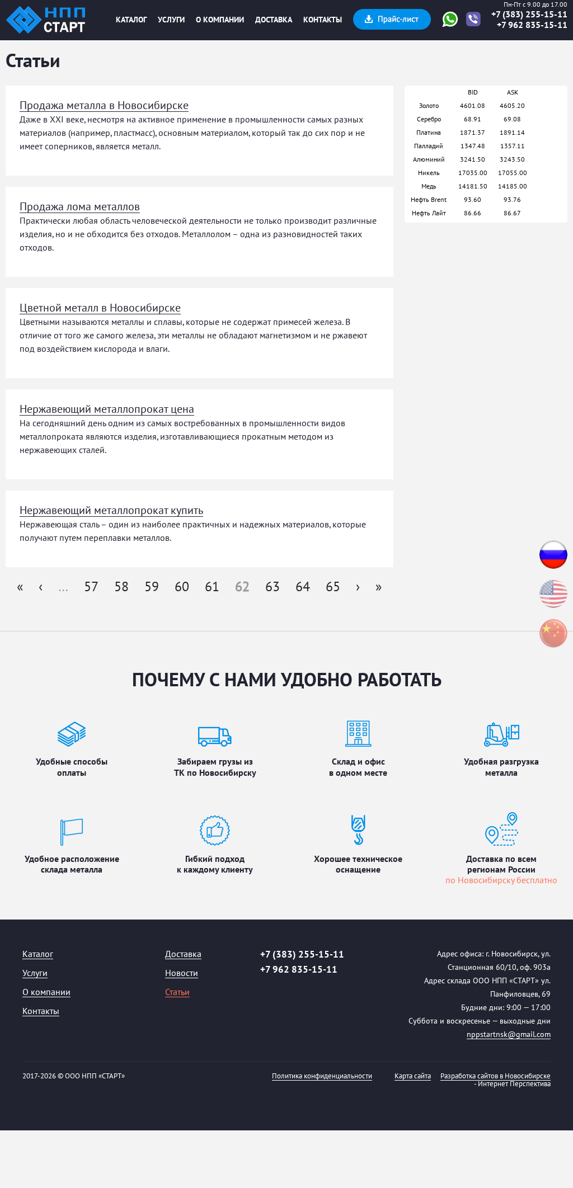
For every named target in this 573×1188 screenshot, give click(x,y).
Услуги (171, 20)
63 (272, 587)
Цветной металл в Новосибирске (100, 308)
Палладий (428, 146)
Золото (429, 106)
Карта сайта (412, 1077)
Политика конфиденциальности (322, 1077)
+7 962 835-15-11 (532, 25)
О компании (220, 20)
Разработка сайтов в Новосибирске (495, 1077)
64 (302, 587)
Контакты (322, 20)
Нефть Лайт (429, 213)
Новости (181, 973)
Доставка (273, 20)
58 (121, 587)
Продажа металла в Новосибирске (104, 105)
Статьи (177, 992)
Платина (428, 132)
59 (151, 587)
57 (91, 587)
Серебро (429, 119)
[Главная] (45, 20)
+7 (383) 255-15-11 (529, 15)
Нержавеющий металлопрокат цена (107, 409)
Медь (428, 186)
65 (333, 587)
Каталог (131, 20)
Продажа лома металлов (80, 207)
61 (212, 587)
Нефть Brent (429, 200)
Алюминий (429, 159)
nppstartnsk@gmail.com (509, 1035)
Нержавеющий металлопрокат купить (111, 510)
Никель (429, 173)
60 (182, 587)
